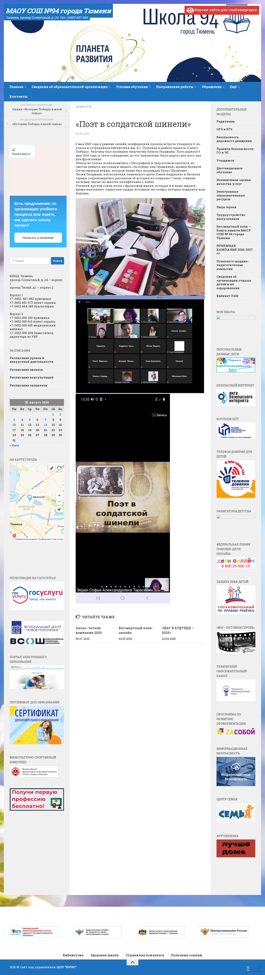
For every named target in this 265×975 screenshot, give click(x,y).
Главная (16, 87)
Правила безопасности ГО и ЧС (235, 151)
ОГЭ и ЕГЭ (224, 129)
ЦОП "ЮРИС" (66, 967)
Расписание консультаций (31, 377)
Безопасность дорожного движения (234, 139)
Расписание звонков (26, 369)
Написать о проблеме (38, 237)
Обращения (212, 87)
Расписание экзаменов (28, 385)
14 (45, 425)
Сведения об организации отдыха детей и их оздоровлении (234, 282)
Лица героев (226, 207)
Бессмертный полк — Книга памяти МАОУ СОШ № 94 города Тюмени (234, 232)
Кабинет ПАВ (227, 296)
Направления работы (174, 87)
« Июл (14, 445)
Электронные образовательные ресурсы (231, 195)
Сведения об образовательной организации (70, 87)
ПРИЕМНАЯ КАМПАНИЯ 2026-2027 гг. (235, 249)
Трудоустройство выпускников (231, 217)
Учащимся (225, 160)
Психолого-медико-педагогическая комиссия (233, 265)
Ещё (233, 87)
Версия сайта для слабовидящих (225, 10)
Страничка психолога (145, 955)
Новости (84, 107)
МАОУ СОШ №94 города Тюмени (58, 10)
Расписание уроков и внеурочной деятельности (31, 360)
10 (14, 425)
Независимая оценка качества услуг (234, 182)
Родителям (226, 121)
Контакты (19, 96)
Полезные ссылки (186, 955)
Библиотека (73, 955)
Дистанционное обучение (229, 170)
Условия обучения (132, 87)
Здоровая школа (105, 955)
